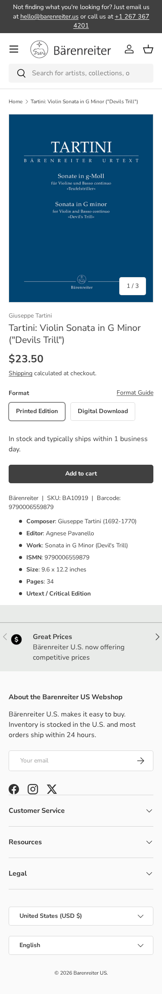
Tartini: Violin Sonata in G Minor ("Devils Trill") (84, 101)
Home (15, 101)
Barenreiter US (90, 972)
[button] (148, 49)
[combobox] (81, 73)
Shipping (20, 373)
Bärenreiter (23, 498)
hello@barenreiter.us (49, 16)
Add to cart (81, 473)
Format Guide (135, 393)
